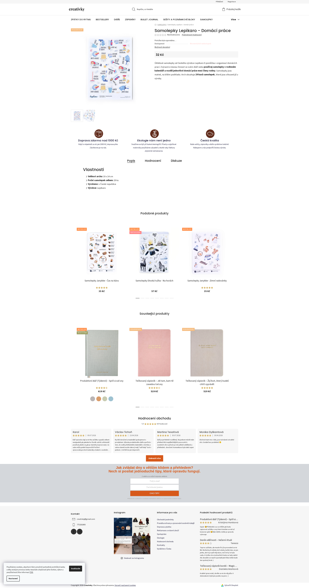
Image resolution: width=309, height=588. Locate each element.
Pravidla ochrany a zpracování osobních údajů (175, 523)
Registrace (232, 1)
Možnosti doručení (162, 47)
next (236, 262)
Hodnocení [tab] (153, 161)
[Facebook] (73, 531)
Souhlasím (75, 568)
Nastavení (13, 578)
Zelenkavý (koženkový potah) (104, 398)
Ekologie (160, 538)
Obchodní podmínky (165, 519)
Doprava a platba (164, 527)
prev (73, 262)
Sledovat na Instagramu (134, 558)
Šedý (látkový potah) (92, 398)
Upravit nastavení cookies (125, 585)
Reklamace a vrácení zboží (168, 530)
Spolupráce (161, 534)
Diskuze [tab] (176, 161)
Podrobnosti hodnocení (192, 34)
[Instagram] (79, 531)
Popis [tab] (131, 161)
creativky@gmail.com (86, 519)
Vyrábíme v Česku (164, 548)
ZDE (31, 572)
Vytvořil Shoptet (231, 585)
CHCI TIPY (154, 493)
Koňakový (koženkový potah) (98, 398)
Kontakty (161, 545)
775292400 (81, 524)
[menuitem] (80, 19)
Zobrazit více (154, 458)
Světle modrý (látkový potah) (110, 398)
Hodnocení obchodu (154, 418)
